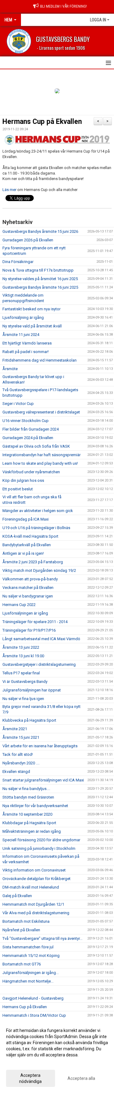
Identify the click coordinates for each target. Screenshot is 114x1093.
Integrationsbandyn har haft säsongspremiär (41, 455)
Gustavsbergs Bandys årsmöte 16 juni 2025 (40, 287)
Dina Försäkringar (17, 261)
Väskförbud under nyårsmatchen (31, 472)
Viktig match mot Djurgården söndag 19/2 (39, 570)
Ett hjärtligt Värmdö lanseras (27, 343)
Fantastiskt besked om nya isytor (31, 309)
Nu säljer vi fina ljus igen (23, 698)
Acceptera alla (81, 1078)
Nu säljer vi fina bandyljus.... (26, 788)
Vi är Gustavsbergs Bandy (24, 681)
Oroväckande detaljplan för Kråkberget (36, 878)
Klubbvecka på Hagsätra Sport (29, 720)
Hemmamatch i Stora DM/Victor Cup (34, 1015)
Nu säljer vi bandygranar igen (27, 596)
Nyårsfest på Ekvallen (21, 930)
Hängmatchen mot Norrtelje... (28, 981)
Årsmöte (10, 368)
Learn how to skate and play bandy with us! (40, 463)
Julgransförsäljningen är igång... (30, 972)
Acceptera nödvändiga (30, 1078)
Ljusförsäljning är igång (23, 317)
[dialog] (57, 1055)
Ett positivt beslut (17, 489)
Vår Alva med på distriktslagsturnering (35, 913)
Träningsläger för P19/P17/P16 (29, 630)
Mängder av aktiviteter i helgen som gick (37, 510)
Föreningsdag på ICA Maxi (25, 519)
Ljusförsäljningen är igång (25, 613)
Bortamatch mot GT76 (21, 964)
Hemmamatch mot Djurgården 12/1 (33, 904)
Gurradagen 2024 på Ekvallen (27, 437)
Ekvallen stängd (16, 771)
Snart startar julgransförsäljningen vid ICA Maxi (43, 780)
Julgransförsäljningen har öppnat (31, 690)
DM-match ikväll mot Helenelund (30, 887)
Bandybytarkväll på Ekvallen (26, 545)
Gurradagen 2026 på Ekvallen (27, 240)
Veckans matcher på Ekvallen (28, 587)
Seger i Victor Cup (18, 403)
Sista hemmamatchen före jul (28, 947)
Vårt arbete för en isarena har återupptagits (40, 746)
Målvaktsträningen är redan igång (31, 831)
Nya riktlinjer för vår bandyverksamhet (35, 805)
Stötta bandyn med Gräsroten (28, 797)
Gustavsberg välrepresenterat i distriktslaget (41, 412)
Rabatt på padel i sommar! (25, 351)
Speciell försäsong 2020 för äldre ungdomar (41, 840)
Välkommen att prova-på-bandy (30, 579)
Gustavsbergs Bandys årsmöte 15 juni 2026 (40, 231)
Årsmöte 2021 (14, 729)
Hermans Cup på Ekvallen (42, 121)
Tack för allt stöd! (17, 754)
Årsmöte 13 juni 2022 (20, 647)
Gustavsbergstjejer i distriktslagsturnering (39, 664)
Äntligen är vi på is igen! (23, 553)
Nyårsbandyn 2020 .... (21, 763)
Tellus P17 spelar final (21, 673)
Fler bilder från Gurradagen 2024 (30, 429)
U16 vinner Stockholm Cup (25, 420)
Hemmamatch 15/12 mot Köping (31, 955)
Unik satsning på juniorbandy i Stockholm (38, 848)
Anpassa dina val (22, 1062)
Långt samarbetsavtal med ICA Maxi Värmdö (41, 639)
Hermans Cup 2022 (19, 604)
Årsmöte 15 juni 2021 (20, 737)
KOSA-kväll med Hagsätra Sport (30, 536)
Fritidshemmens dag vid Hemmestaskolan (39, 360)
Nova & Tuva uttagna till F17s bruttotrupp (38, 270)
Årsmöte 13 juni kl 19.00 (23, 656)
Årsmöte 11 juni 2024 (20, 334)
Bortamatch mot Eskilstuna (26, 921)
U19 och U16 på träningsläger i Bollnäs (36, 527)
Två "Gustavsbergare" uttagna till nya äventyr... (42, 938)
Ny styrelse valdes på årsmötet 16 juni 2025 (40, 278)
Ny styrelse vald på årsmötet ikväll (32, 326)
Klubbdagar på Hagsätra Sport (29, 823)
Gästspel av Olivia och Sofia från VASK (36, 446)
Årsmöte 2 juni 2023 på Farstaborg (32, 562)
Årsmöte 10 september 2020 (27, 814)
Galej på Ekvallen (17, 895)
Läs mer (9, 189)
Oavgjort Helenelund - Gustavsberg (33, 998)
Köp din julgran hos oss (23, 480)
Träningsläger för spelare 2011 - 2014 (34, 621)
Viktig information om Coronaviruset (34, 870)
